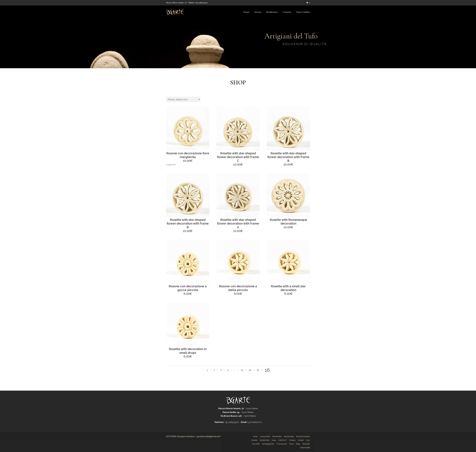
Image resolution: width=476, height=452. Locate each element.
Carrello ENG (264, 440)
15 (258, 370)
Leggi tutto (171, 164)
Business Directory (303, 436)
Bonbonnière (289, 436)
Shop (298, 444)
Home (246, 12)
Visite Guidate (303, 12)
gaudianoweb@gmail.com (209, 436)
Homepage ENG (268, 444)
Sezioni (257, 12)
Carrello (254, 440)
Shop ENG (306, 444)
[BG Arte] (175, 12)
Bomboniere (272, 12)
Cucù (308, 440)
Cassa (274, 440)
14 (250, 370)
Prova (291, 444)
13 (242, 370)
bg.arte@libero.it (254, 422)
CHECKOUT (282, 440)
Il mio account (281, 444)
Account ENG (265, 436)
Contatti (287, 12)
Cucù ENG (256, 444)
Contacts (292, 440)
